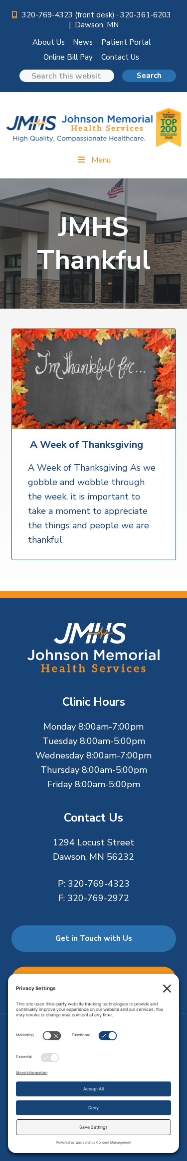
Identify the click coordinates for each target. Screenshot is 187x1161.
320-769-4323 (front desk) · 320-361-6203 (97, 15)
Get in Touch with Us (93, 938)
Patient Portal (126, 42)
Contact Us (120, 57)
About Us (48, 42)
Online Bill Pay (68, 57)
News (83, 42)
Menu (101, 160)
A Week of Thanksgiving (86, 445)
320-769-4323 (99, 884)
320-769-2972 (98, 898)
